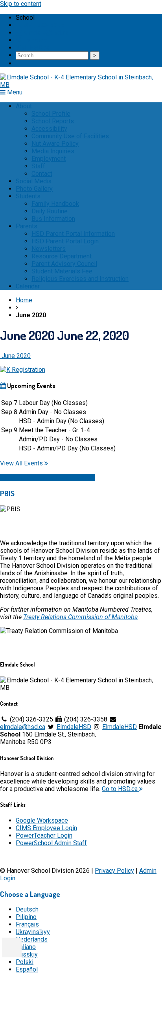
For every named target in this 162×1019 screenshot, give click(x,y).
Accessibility (49, 128)
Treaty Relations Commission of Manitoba (80, 617)
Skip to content (20, 4)
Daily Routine (49, 211)
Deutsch (27, 909)
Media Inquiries (52, 151)
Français (27, 924)
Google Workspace (42, 820)
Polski (24, 962)
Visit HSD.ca (33, 47)
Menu (14, 92)
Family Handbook (55, 203)
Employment (48, 158)
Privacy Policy (114, 870)
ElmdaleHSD (74, 727)
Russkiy (27, 954)
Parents (26, 226)
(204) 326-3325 (42, 25)
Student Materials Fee (61, 271)
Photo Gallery (34, 188)
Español (27, 969)
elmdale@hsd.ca (45, 32)
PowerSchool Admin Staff (51, 843)
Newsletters (48, 248)
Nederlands (32, 939)
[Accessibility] (12, 947)
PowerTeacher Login (44, 835)
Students (28, 196)
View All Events (22, 463)
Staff (38, 166)
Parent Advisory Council (64, 263)
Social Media (34, 181)
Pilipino (26, 917)
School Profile (50, 113)
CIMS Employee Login (46, 828)
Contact (41, 173)
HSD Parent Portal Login (65, 241)
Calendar (28, 286)
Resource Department (61, 256)
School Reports (52, 121)
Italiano (26, 947)
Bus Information (53, 218)
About (24, 106)
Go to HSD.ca (120, 789)
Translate (34, 40)
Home (24, 300)
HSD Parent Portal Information (73, 233)
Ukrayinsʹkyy (33, 932)
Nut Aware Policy (55, 143)
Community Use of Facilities (70, 136)
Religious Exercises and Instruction (80, 279)
